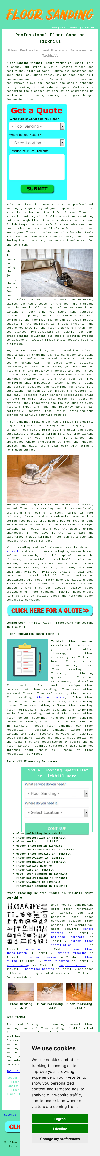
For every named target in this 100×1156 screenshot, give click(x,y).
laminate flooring (71, 953)
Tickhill (13, 551)
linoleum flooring (40, 957)
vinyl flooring (56, 961)
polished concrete (67, 937)
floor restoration (76, 689)
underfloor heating (39, 969)
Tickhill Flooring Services (32, 761)
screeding (34, 949)
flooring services (55, 733)
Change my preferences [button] (60, 1139)
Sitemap (10, 1114)
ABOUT (63, 27)
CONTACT (74, 27)
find (19, 1024)
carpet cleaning (72, 965)
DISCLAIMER (88, 27)
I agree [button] (60, 1119)
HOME (54, 27)
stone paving (18, 965)
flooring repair (51, 697)
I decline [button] (60, 1129)
